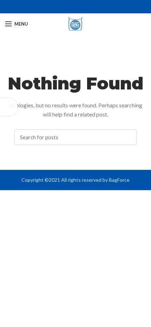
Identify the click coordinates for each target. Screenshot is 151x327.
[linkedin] (80, 6)
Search (128, 137)
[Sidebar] (9, 107)
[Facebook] (71, 6)
